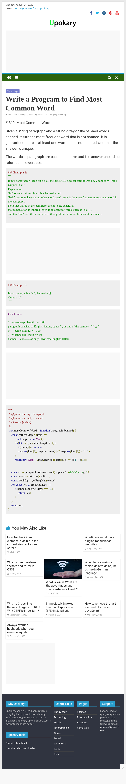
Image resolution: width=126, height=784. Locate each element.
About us (82, 722)
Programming (61, 727)
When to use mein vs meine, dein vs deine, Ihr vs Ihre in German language (100, 568)
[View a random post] (116, 77)
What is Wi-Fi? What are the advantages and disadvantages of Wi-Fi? (62, 585)
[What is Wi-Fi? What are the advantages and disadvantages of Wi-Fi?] (63, 561)
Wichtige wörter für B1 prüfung (32, 8)
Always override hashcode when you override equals (20, 628)
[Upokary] (63, 19)
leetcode (48, 114)
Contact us (83, 727)
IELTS (57, 748)
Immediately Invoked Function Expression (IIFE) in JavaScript (60, 607)
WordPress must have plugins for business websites (99, 541)
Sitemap (81, 711)
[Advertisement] (63, 51)
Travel (57, 738)
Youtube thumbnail (16, 743)
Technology (12, 91)
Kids (56, 754)
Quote (57, 733)
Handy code (60, 711)
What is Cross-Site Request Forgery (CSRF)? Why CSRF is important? (23, 607)
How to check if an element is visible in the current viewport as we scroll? (22, 543)
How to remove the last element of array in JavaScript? (100, 607)
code (40, 114)
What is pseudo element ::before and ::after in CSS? (23, 566)
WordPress (60, 743)
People (57, 722)
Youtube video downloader (20, 748)
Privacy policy (84, 717)
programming (59, 114)
